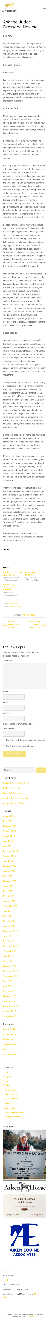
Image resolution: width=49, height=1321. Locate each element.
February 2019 (9, 966)
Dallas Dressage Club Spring (16, 783)
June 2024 (8, 861)
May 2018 (7, 981)
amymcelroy (12, 603)
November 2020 (10, 931)
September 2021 (11, 906)
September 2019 (11, 951)
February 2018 (9, 996)
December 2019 (10, 946)
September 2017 (11, 1016)
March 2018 (8, 991)
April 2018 (8, 986)
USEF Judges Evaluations (15, 1112)
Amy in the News (11, 1029)
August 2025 (9, 836)
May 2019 (7, 961)
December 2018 (10, 971)
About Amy (8, 1077)
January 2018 (9, 1001)
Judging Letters (10, 1044)
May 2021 (7, 916)
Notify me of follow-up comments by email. (26, 740)
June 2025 (8, 841)
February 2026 (9, 826)
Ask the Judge (29, 615)
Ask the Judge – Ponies (14, 803)
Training (6, 1085)
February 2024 (9, 866)
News (5, 1049)
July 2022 (7, 886)
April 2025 (8, 846)
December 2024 (10, 851)
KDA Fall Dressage (12, 788)
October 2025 (9, 831)
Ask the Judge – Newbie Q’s (16, 798)
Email (6, 702)
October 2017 (9, 1011)
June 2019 (8, 956)
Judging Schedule (12, 1117)
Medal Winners (11, 1094)
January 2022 (9, 901)
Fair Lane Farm (11, 1090)
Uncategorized (9, 1054)
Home (5, 1073)
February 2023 (9, 881)
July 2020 (7, 936)
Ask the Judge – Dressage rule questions (10, 587)
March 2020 (8, 941)
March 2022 (8, 896)
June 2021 (8, 911)
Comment (8, 660)
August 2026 (9, 816)
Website (7, 713)
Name (6, 691)
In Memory (8, 1039)
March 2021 (8, 921)
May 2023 (7, 876)
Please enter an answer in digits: (18, 724)
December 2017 (10, 1006)
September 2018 (11, 976)
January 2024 (9, 871)
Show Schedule (11, 1098)
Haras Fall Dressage (12, 793)
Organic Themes (31, 1316)
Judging (6, 1103)
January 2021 (9, 926)
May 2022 (7, 891)
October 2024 (9, 856)
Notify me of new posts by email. (21, 746)
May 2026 (7, 821)
